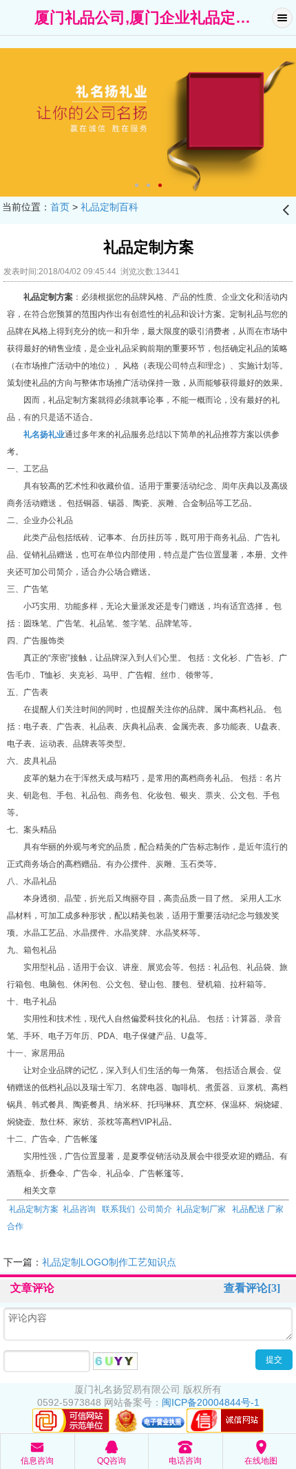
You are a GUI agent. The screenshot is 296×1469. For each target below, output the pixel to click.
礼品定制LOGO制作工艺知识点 (109, 1262)
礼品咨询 (79, 1209)
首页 (60, 206)
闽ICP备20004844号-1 (211, 1402)
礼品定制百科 (109, 206)
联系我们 (118, 1209)
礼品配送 (247, 1209)
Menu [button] (282, 18)
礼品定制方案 (33, 1209)
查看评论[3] (252, 1288)
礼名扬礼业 (44, 434)
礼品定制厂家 (201, 1209)
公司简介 (155, 1209)
